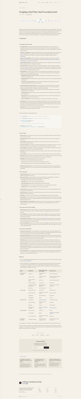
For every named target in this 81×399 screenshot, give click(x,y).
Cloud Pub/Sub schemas (42, 299)
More (56, 2)
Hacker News (42, 335)
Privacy (56, 389)
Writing (47, 2)
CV (53, 2)
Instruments (50, 2)
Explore (48, 390)
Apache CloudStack (52, 307)
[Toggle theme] (61, 2)
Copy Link (47, 335)
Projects (39, 2)
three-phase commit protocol (32, 60)
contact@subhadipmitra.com (23, 392)
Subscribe (46, 347)
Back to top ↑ (60, 396)
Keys (55, 390)
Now (47, 389)
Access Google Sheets (27, 260)
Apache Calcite (52, 312)
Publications (43, 2)
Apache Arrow (46, 218)
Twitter (33, 335)
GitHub (39, 389)
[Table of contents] (1, 199)
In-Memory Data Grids (24, 58)
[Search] (58, 2)
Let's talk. (25, 383)
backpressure (26, 68)
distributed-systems (29, 14)
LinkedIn (37, 335)
